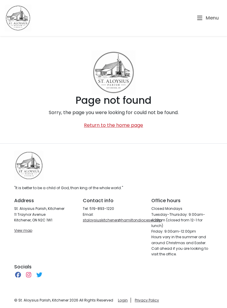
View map (23, 230)
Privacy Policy (147, 300)
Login (123, 300)
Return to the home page (113, 125)
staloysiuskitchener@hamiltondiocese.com (122, 220)
